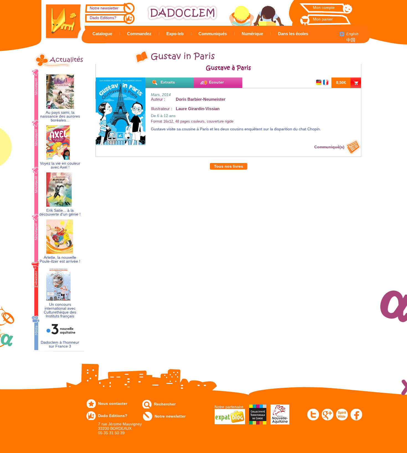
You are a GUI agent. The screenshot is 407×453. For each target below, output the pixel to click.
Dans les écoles (293, 33)
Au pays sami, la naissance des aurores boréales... (60, 116)
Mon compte (324, 7)
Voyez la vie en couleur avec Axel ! (60, 165)
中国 (350, 40)
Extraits (168, 82)
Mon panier (323, 19)
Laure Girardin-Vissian (198, 108)
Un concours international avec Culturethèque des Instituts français (60, 310)
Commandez (139, 33)
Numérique (252, 33)
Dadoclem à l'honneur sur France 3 (60, 344)
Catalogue (102, 33)
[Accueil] (59, 19)
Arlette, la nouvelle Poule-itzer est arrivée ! (60, 259)
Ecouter (216, 82)
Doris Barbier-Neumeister (200, 99)
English (352, 34)
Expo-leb (175, 33)
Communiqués (213, 33)
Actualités (66, 59)
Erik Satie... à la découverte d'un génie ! (60, 212)
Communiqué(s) (329, 147)
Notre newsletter (104, 8)
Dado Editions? (103, 17)
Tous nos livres (228, 166)
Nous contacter (112, 403)
